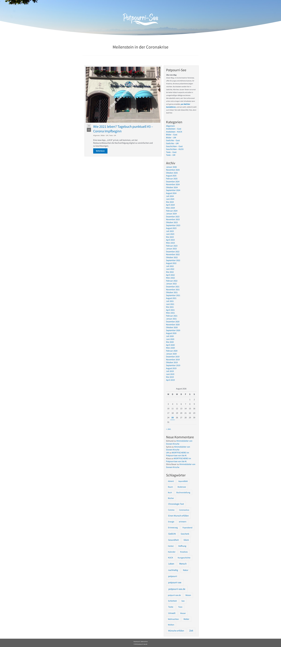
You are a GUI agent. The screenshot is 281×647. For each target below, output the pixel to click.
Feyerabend (187, 527)
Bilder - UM (104, 135)
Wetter (186, 619)
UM (167, 452)
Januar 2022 (171, 283)
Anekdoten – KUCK (174, 131)
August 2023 (171, 228)
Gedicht (172, 533)
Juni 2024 (170, 199)
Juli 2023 (170, 231)
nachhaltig (173, 570)
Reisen (188, 595)
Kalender (171, 552)
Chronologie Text (176, 504)
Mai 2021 (170, 307)
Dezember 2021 (172, 286)
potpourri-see (174, 582)
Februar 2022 (171, 280)
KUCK (170, 557)
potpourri (172, 576)
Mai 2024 (170, 202)
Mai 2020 (170, 342)
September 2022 (173, 260)
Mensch (182, 563)
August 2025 (171, 175)
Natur (185, 570)
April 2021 (170, 310)
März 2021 (170, 312)
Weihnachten (173, 619)
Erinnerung (173, 527)
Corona (171, 510)
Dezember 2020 (172, 321)
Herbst (171, 546)
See (183, 601)
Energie (171, 521)
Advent (171, 481)
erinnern (182, 521)
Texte (170, 606)
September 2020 (173, 330)
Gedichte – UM (172, 143)
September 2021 (173, 295)
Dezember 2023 (172, 216)
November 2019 (173, 359)
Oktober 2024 (172, 187)
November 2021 (173, 289)
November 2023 (173, 219)
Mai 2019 (170, 377)
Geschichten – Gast (174, 146)
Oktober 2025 (172, 172)
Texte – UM (170, 155)
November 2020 (173, 324)
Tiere (180, 607)
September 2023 (173, 225)
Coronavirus (184, 510)
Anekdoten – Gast (173, 128)
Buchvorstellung (183, 492)
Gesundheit (173, 540)
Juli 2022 (170, 266)
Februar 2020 (171, 350)
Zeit (191, 630)
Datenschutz (144, 641)
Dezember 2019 (172, 356)
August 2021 (171, 298)
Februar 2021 (171, 315)
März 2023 (170, 242)
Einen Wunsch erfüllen (178, 515)
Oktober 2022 (172, 257)
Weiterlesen (101, 151)
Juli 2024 (170, 196)
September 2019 (173, 365)
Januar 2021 (171, 318)
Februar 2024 (171, 210)
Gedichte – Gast (173, 140)
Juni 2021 (170, 304)
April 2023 (170, 239)
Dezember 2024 (172, 181)
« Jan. (168, 429)
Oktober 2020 (172, 327)
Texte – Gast (171, 152)
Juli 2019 (170, 371)
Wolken (171, 625)
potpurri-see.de (174, 595)
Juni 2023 (170, 234)
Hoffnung (182, 546)
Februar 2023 (171, 245)
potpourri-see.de (176, 588)
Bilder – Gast (171, 134)
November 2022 (173, 254)
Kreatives (184, 552)
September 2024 (173, 190)
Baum (170, 487)
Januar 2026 (171, 167)
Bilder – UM (171, 137)
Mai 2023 (170, 237)
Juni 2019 (170, 374)
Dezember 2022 (172, 251)
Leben (171, 563)
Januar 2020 (171, 353)
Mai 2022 (170, 272)
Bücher (171, 498)
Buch (170, 492)
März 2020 (170, 347)
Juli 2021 (170, 301)
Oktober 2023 (172, 222)
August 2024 (171, 193)
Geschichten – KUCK (175, 149)
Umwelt (171, 613)
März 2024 (170, 207)
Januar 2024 (171, 213)
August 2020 (171, 333)
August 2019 (171, 368)
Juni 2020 (170, 339)
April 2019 (170, 380)
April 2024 (170, 204)
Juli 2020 (170, 336)
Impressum (136, 641)
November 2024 (173, 184)
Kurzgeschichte (184, 557)
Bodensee (182, 487)
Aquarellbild (183, 481)
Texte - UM (112, 135)
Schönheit (172, 601)
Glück (186, 540)
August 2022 (171, 263)
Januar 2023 (171, 248)
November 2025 (173, 169)
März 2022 (170, 277)
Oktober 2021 (172, 292)
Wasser (183, 613)
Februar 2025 (171, 178)
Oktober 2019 (172, 362)
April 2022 (170, 275)
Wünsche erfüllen (176, 630)
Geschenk (185, 534)
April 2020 (170, 345)
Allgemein (96, 135)
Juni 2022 (170, 269)
